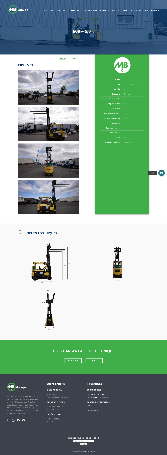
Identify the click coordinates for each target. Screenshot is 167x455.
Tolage (103, 10)
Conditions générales (98, 402)
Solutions (115, 10)
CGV (89, 405)
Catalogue (127, 10)
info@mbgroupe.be (100, 397)
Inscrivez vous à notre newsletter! (83, 438)
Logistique (93, 10)
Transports (60, 10)
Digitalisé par (77, 451)
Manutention (77, 10)
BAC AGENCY (89, 451)
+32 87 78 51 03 (97, 394)
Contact (155, 10)
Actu (147, 10)
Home (46, 10)
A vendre (138, 10)
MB (52, 10)
